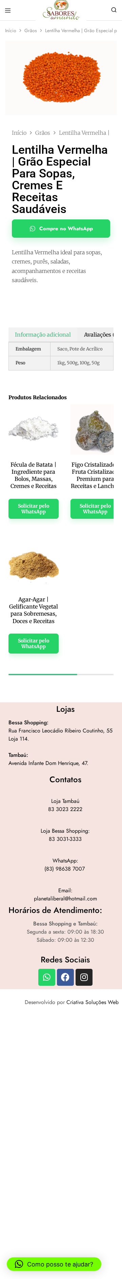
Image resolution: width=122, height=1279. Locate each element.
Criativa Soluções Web (92, 1002)
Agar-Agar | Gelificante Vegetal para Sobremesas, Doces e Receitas (33, 610)
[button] (54, 1264)
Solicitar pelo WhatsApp (33, 509)
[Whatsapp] (46, 977)
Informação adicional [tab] (43, 334)
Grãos (30, 30)
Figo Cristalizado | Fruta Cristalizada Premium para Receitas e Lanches (95, 475)
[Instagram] (84, 977)
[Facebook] (65, 977)
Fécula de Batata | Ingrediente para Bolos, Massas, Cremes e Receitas (34, 475)
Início (10, 30)
